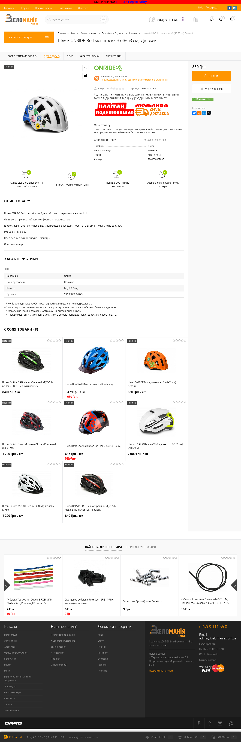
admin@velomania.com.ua (217, 638)
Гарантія (102, 664)
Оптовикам (65, 8)
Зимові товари (11, 710)
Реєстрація (212, 7)
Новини (102, 646)
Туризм (8, 704)
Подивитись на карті (161, 670)
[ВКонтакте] (194, 113)
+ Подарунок (57, 652)
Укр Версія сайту (134, 2)
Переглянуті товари (141, 547)
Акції (100, 634)
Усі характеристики (155, 139)
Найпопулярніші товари (103, 547)
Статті (101, 640)
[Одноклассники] (199, 113)
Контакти (15, 737)
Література (10, 686)
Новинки (55, 658)
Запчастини (10, 640)
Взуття (7, 664)
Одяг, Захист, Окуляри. (16, 652)
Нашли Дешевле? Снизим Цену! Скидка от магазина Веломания (134, 79)
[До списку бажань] (85, 68)
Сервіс (25, 8)
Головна (9, 8)
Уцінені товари (58, 646)
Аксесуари (9, 646)
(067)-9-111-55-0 (169, 20)
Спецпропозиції (59, 664)
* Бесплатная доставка (63, 640)
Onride (151, 146)
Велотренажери (12, 692)
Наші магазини (43, 8)
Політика (102, 670)
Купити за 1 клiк (214, 88)
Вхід (200, 7)
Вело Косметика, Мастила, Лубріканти (18, 678)
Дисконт (83, 8)
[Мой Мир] (204, 113)
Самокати (9, 698)
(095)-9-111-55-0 (55, 737)
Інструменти (10, 658)
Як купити (103, 652)
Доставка (103, 658)
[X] (209, 113)
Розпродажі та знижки (63, 634)
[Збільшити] (47, 113)
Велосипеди (10, 634)
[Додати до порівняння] (85, 76)
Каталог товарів (20, 37)
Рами (7, 670)
